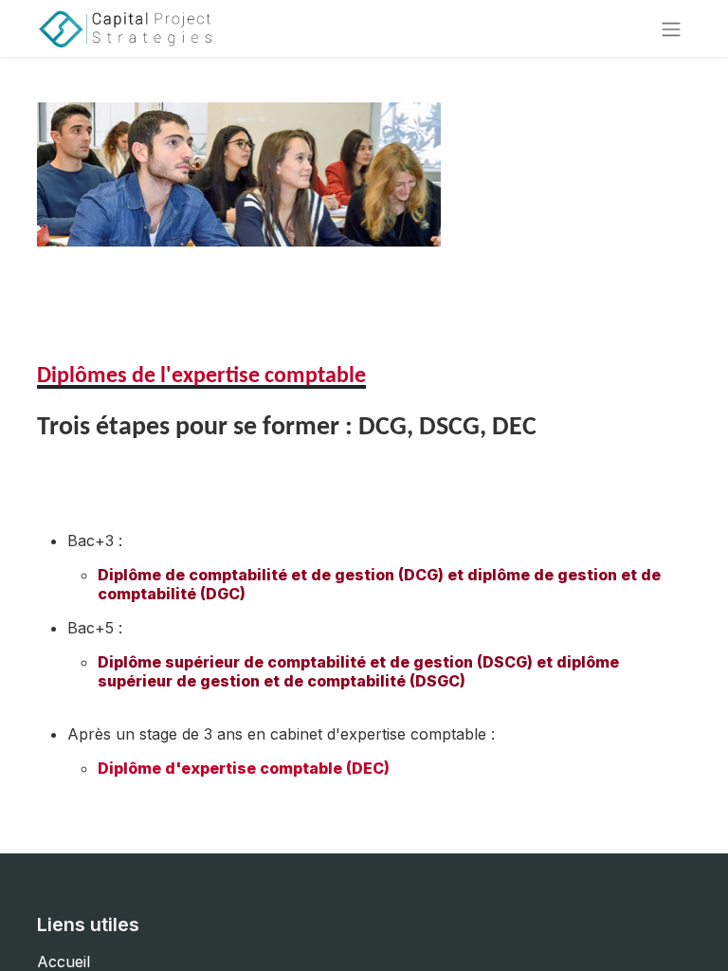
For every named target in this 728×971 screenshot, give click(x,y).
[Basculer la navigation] (671, 28)
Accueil (63, 961)
